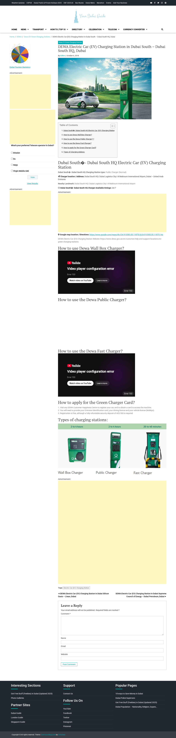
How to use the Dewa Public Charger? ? (79, 139)
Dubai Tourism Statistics (20, 67)
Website (64, 654)
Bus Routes (79, 3)
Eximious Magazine (48, 735)
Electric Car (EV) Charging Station (76, 588)
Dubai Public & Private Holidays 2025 (48, 3)
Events (108, 3)
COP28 (29, 3)
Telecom (112, 29)
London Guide (17, 717)
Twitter (66, 717)
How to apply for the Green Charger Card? (80, 148)
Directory (77, 29)
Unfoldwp (61, 735)
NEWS (23, 29)
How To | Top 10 (57, 29)
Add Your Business (120, 3)
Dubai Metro (90, 3)
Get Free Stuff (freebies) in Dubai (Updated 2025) (32, 694)
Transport (38, 29)
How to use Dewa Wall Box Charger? (78, 135)
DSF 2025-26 (68, 3)
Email (63, 646)
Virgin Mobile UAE (21, 171)
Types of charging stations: (74, 152)
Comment (66, 614)
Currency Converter (134, 29)
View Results (32, 183)
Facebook (67, 713)
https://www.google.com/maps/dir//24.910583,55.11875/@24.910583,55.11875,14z (126, 234)
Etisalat (16, 153)
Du (14, 159)
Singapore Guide (18, 722)
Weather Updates (18, 3)
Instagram (67, 722)
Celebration (95, 29)
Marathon (100, 3)
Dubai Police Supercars (125, 698)
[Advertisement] (112, 213)
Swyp (15, 165)
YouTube (67, 709)
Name (63, 638)
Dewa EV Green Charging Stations (70, 42)
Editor (62, 56)
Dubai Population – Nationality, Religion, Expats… (136, 707)
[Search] (162, 29)
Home (14, 29)
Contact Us (68, 694)
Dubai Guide (16, 713)
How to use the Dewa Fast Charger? (77, 143)
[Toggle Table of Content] (111, 126)
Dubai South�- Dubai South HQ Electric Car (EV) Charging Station (89, 130)
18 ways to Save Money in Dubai (129, 694)
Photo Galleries (17, 698)
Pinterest (67, 726)
